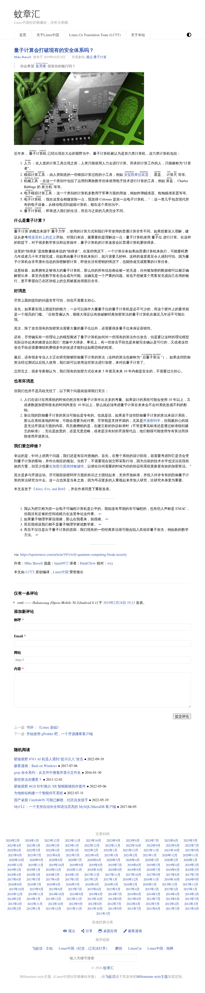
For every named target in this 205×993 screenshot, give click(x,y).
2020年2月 (171, 860)
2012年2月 (14, 908)
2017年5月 (33, 879)
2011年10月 (95, 908)
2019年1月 (33, 869)
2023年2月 (53, 845)
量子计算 (100, 57)
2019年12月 (15, 865)
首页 (22, 34)
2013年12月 (53, 898)
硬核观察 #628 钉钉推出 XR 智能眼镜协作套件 (50, 786)
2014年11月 (36, 894)
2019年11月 (36, 865)
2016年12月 (130, 879)
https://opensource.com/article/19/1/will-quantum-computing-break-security (73, 554)
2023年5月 (191, 840)
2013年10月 (95, 898)
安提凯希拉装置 (137, 174)
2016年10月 (172, 879)
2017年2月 (91, 879)
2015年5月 (113, 889)
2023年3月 (33, 845)
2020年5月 (113, 860)
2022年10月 (133, 845)
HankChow (88, 563)
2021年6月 (53, 855)
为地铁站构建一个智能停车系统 (38, 792)
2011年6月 (153, 908)
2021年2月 (131, 855)
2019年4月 (173, 865)
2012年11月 (35, 903)
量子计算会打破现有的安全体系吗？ (54, 49)
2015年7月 (75, 889)
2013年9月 (115, 898)
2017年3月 (72, 879)
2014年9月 (77, 894)
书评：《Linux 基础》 (43, 727)
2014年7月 (115, 894)
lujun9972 (61, 563)
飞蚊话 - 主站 (42, 948)
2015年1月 (191, 889)
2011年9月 (115, 908)
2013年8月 (134, 898)
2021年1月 (150, 855)
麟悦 (118, 948)
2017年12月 (92, 874)
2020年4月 (133, 860)
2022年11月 (112, 845)
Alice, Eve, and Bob (49, 488)
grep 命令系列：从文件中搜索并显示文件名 (47, 772)
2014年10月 (56, 894)
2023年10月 (93, 840)
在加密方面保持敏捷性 (66, 466)
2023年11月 (72, 840)
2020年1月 (191, 860)
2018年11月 (74, 869)
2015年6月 (94, 889)
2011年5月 (173, 908)
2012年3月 (191, 903)
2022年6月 (14, 850)
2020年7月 (75, 860)
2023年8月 (133, 840)
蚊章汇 (27, 13)
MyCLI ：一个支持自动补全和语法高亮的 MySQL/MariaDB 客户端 (65, 806)
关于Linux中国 (47, 34)
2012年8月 (95, 903)
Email (18, 636)
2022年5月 (33, 850)
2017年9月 (153, 874)
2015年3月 (152, 889)
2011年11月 (74, 908)
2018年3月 (33, 874)
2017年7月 (192, 874)
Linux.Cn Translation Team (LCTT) (95, 34)
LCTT (30, 571)
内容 (17, 669)
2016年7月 (34, 884)
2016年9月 (192, 879)
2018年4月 (14, 874)
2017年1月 (111, 879)
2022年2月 (91, 850)
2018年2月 (53, 874)
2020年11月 (190, 855)
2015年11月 (190, 884)
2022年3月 (72, 850)
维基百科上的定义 (42, 237)
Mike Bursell (22, 57)
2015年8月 (56, 889)
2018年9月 (115, 869)
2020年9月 (37, 860)
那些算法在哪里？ (28, 779)
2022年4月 (53, 850)
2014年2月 (14, 898)
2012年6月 (133, 903)
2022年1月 (111, 850)
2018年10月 (95, 869)
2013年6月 (173, 898)
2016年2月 (131, 884)
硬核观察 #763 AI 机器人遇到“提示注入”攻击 (48, 759)
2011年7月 (134, 908)
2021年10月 (172, 850)
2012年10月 (56, 903)
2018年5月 (192, 869)
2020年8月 (56, 860)
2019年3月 (192, 865)
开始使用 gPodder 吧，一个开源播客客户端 (59, 733)
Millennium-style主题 (152, 976)
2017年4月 (53, 879)
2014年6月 (134, 894)
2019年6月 (134, 865)
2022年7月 (192, 845)
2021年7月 (34, 855)
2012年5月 (153, 903)
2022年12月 (92, 845)
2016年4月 (92, 884)
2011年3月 (103, 913)
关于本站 (138, 34)
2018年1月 (72, 874)
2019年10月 (56, 865)
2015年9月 (37, 889)
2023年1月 (72, 845)
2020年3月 (152, 860)
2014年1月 (33, 898)
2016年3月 (111, 884)
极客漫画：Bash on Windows (35, 765)
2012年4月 (172, 903)
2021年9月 (192, 850)
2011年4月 (192, 908)
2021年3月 (111, 855)
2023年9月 (113, 840)
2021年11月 (151, 850)
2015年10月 (16, 889)
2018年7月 (153, 869)
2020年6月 (94, 860)
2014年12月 (15, 894)
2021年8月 (15, 855)
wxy (110, 563)
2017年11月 (112, 874)
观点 (89, 57)
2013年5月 (192, 898)
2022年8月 (173, 845)
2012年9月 (76, 903)
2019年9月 (77, 865)
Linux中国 (60, 571)
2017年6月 (14, 879)
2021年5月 (73, 855)
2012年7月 (114, 903)
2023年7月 (152, 840)
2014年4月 (173, 894)
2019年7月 (115, 865)
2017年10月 (133, 874)
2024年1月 (32, 840)
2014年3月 (192, 894)
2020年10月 (16, 860)
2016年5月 (73, 884)
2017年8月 (173, 874)
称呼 (17, 620)
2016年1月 (150, 884)
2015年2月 (171, 889)
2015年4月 (133, 889)
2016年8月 (15, 884)
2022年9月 (153, 845)
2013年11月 (74, 898)
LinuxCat (135, 948)
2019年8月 (96, 865)
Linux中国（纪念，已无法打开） (84, 948)
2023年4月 (14, 845)
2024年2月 (13, 840)
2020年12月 (170, 855)
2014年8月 (96, 894)
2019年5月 (153, 865)
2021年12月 (130, 850)
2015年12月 (170, 884)
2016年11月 (151, 879)
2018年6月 (173, 869)
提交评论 (182, 716)
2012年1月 (33, 908)
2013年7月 (153, 898)
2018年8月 (134, 869)
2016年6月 (53, 884)
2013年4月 (15, 903)
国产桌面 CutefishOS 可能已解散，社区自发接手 (51, 799)
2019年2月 (14, 869)
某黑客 (42, 66)
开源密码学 (151, 420)
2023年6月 (171, 840)
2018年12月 (53, 869)
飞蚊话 (110, 976)
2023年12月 (52, 840)
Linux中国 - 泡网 (160, 948)
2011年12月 (53, 908)
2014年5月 (153, 894)
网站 (17, 653)
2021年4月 (92, 855)
